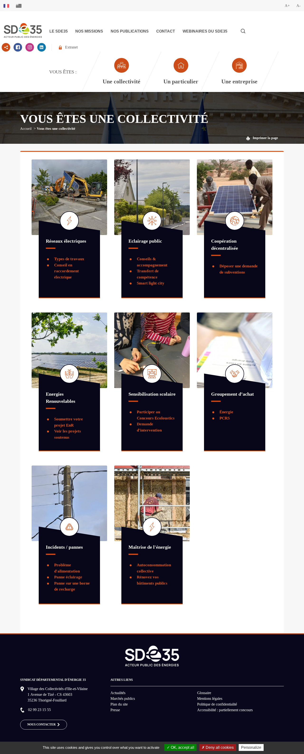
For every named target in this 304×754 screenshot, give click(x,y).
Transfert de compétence (148, 274)
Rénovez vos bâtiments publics (152, 580)
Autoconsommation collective (154, 568)
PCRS (224, 418)
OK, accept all (182, 747)
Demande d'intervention (149, 427)
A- (298, 6)
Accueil (26, 128)
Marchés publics (122, 698)
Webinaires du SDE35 (205, 31)
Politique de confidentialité (217, 704)
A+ (287, 6)
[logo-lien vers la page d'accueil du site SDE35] (23, 30)
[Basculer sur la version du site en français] (6, 6)
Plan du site (119, 704)
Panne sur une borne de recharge (72, 586)
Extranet (71, 47)
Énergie (226, 412)
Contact (165, 31)
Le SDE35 (58, 31)
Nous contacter (41, 724)
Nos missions (89, 31)
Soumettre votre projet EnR (68, 422)
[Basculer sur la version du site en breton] (19, 6)
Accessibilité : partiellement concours (225, 710)
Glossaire (204, 693)
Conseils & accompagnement (152, 262)
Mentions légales (209, 698)
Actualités (117, 693)
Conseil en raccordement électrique (66, 271)
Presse (115, 710)
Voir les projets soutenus (67, 434)
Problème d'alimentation (67, 568)
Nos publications (130, 31)
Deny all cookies (219, 747)
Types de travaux (69, 259)
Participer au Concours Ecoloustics (156, 415)
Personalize (251, 747)
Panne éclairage (68, 577)
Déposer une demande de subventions (238, 269)
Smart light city (150, 283)
